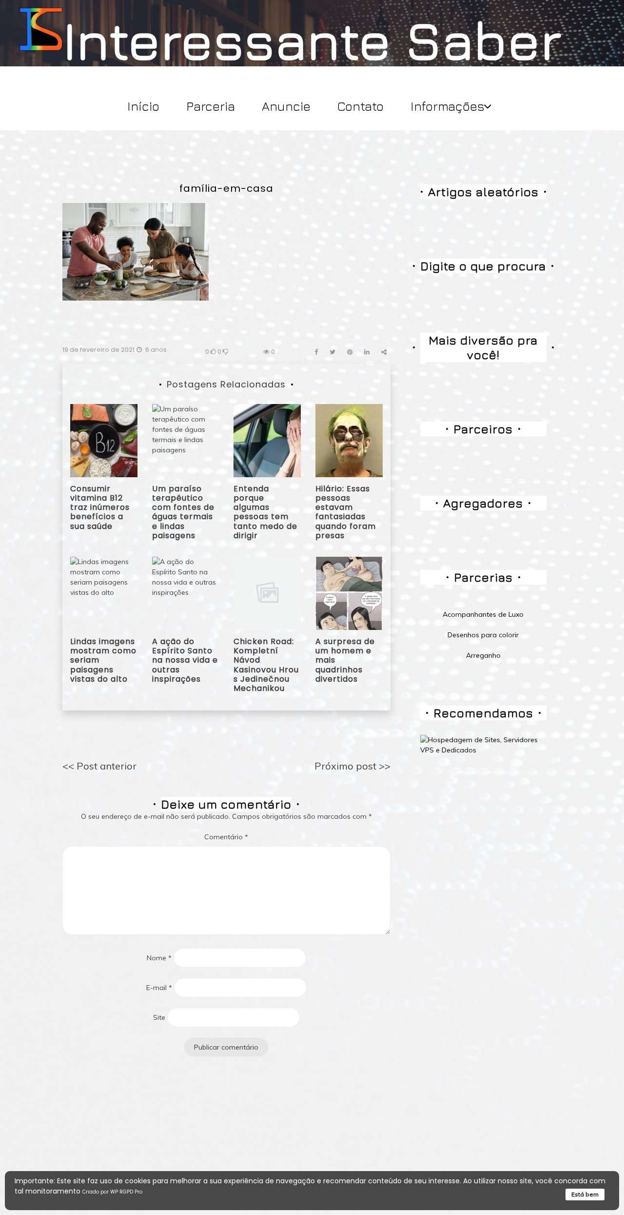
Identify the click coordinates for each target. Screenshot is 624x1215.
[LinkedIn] (367, 352)
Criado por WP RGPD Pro (112, 1191)
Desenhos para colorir (483, 634)
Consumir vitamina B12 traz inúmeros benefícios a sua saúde (100, 507)
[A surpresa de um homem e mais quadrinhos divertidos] (349, 592)
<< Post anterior (99, 766)
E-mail (159, 987)
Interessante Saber (312, 39)
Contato (360, 106)
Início (143, 106)
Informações (447, 106)
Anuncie (286, 106)
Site (159, 1017)
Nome (159, 957)
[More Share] (384, 352)
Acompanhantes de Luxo (483, 614)
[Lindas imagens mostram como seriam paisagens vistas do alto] (103, 592)
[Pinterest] (349, 352)
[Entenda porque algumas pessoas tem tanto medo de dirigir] (267, 439)
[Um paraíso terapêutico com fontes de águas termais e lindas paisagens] (185, 439)
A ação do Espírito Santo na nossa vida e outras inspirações (185, 660)
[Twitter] (332, 352)
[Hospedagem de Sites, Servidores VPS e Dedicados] (483, 744)
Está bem (585, 1194)
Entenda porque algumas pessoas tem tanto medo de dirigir (265, 512)
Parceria (210, 106)
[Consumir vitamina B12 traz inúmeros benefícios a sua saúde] (103, 439)
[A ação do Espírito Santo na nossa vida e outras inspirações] (185, 592)
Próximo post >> (352, 766)
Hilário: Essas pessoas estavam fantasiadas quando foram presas (345, 512)
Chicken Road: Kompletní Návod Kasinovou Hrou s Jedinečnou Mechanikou (266, 665)
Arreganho (483, 655)
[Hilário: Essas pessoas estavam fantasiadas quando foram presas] (349, 439)
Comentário (226, 836)
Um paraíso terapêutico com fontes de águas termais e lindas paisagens (183, 512)
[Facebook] (316, 352)
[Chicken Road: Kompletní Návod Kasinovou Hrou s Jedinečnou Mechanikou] (267, 592)
